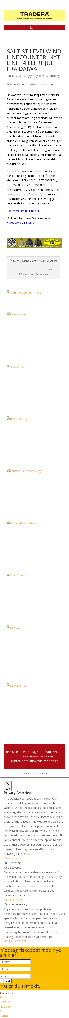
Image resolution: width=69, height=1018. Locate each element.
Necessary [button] (10, 858)
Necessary (14, 863)
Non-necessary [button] (13, 900)
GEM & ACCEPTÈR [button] (15, 941)
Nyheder (39, 76)
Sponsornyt (53, 76)
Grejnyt (28, 76)
